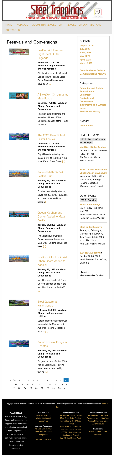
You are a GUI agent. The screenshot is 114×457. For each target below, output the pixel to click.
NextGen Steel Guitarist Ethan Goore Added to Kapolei (52, 261)
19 (56, 384)
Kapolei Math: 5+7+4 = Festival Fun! (52, 174)
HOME (8, 24)
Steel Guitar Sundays (91, 226)
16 (39, 384)
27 (42, 388)
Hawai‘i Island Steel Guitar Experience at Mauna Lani (93, 171)
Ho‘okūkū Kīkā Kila (43, 439)
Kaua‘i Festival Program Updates (52, 344)
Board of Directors (43, 415)
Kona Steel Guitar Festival (70, 426)
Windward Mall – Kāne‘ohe (98, 418)
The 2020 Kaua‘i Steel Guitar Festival (51, 137)
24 (25, 388)
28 (48, 388)
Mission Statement (43, 418)
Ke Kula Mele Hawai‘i (43, 428)
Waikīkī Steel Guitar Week (70, 438)
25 (31, 388)
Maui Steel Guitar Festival (93, 147)
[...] (50, 83)
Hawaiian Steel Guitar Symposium (43, 433)
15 (33, 384)
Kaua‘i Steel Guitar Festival (71, 415)
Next (62, 388)
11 (10, 384)
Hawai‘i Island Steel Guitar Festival (70, 422)
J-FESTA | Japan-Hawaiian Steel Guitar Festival (70, 433)
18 (50, 384)
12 (16, 384)
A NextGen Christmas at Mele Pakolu (53, 96)
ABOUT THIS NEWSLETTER (47, 24)
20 (61, 384)
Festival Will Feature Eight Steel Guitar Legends (50, 54)
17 (44, 384)
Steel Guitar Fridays (90, 204)
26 (36, 388)
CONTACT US (12, 30)
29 (53, 388)
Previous (17, 380)
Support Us (43, 420)
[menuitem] (8, 24)
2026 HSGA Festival (90, 252)
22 (14, 388)
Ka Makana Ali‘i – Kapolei (98, 415)
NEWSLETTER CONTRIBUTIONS (83, 24)
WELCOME (22, 24)
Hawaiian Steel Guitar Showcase (98, 433)
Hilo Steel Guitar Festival (71, 429)
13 (22, 384)
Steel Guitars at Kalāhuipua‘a (47, 303)
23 (19, 388)
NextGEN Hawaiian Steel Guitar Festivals (98, 422)
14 (27, 384)
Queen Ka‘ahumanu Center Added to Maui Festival (51, 216)
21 (67, 384)
